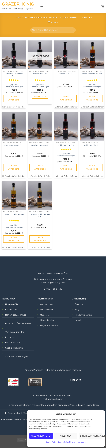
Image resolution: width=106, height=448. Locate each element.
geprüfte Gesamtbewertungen (14, 85)
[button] (41, 6)
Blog (77, 309)
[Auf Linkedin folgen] (80, 380)
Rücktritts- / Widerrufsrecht (19, 323)
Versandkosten (46, 309)
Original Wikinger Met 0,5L (14, 215)
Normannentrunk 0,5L (92, 74)
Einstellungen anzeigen (91, 436)
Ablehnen (66, 436)
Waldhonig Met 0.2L (40, 145)
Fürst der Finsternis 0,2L (14, 74)
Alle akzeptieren (41, 436)
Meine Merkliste (47, 320)
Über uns (79, 304)
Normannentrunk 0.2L (14, 145)
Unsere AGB (11, 304)
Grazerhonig (18, 4)
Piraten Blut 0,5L (39, 74)
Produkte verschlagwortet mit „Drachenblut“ (52, 17)
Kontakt (78, 320)
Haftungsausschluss (15, 315)
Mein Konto (45, 315)
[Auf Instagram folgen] (73, 380)
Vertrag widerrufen (15, 332)
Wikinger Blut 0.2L (92, 145)
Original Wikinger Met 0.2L (40, 215)
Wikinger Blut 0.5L (66, 145)
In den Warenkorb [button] (14, 98)
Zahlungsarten (46, 304)
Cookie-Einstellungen (16, 356)
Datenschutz (12, 309)
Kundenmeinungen (83, 315)
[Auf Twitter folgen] (77, 380)
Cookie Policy (51, 442)
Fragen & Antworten (49, 325)
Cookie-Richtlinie (14, 348)
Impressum (81, 442)
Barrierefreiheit (13, 342)
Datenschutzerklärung (66, 442)
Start (17, 17)
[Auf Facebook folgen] (70, 380)
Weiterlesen (40, 97)
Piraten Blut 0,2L (66, 74)
